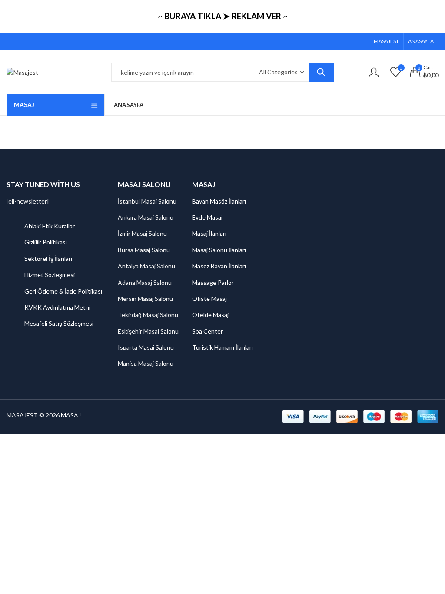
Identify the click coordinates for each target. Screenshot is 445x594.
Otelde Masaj (210, 314)
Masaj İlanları (209, 233)
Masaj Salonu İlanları (219, 250)
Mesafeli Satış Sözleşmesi (58, 323)
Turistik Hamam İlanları (222, 347)
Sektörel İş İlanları (48, 258)
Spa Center (207, 331)
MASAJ (71, 415)
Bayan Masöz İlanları (219, 201)
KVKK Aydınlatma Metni (57, 307)
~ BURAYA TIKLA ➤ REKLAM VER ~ (223, 16)
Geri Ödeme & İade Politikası (63, 291)
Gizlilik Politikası (45, 242)
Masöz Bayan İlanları (219, 266)
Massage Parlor (213, 282)
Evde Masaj (207, 217)
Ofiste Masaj (209, 298)
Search (321, 72)
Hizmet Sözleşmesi (49, 274)
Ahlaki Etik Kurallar (49, 226)
